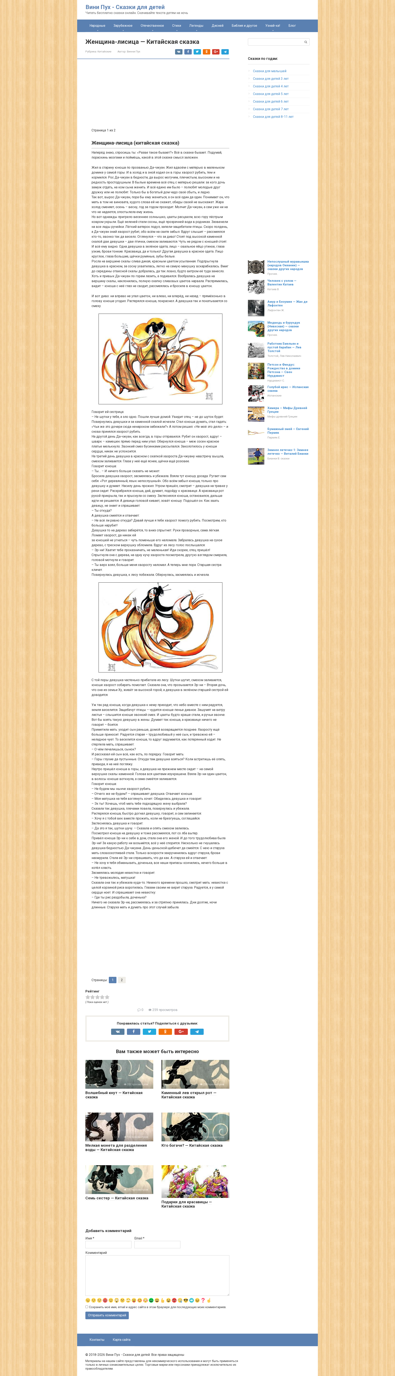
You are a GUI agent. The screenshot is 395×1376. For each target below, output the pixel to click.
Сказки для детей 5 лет (271, 94)
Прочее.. (272, 273)
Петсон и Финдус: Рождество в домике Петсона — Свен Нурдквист (283, 370)
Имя (89, 1238)
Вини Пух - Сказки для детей (125, 7)
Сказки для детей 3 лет (271, 79)
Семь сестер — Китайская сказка (116, 1198)
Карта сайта (121, 1340)
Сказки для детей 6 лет (271, 101)
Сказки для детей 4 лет (271, 86)
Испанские (274, 395)
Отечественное (152, 26)
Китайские (104, 51)
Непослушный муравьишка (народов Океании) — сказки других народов (288, 265)
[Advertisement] (160, 94)
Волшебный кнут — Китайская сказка (114, 1094)
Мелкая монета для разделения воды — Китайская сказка (116, 1147)
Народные (97, 26)
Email (139, 1238)
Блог (292, 26)
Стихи (176, 26)
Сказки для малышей (269, 71)
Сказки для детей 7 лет (271, 109)
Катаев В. (273, 289)
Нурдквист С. (276, 380)
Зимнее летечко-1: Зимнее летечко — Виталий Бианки (287, 452)
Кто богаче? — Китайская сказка (192, 1145)
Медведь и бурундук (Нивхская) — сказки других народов (283, 326)
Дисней (217, 26)
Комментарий (96, 1253)
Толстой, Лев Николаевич (284, 355)
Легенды (196, 26)
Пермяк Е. (273, 437)
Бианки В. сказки (278, 458)
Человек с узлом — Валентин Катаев (281, 282)
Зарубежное (123, 26)
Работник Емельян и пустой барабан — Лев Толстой (284, 347)
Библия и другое (244, 26)
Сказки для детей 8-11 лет (273, 117)
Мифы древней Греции (282, 416)
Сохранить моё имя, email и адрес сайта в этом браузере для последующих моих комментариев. (157, 1307)
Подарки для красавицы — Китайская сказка (186, 1204)
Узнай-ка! (272, 26)
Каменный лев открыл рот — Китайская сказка (188, 1094)
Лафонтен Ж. (276, 310)
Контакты (97, 1340)
